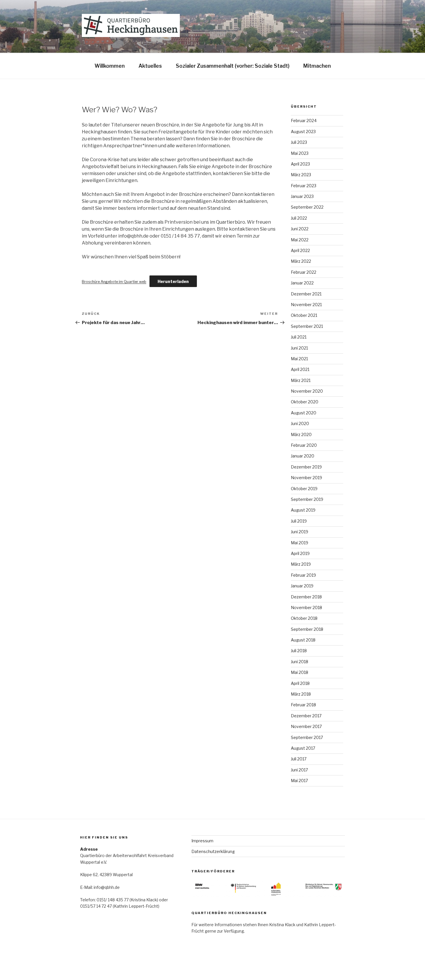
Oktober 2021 (304, 315)
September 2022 (307, 207)
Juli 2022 (299, 218)
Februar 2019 (303, 575)
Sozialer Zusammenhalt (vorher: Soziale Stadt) (232, 66)
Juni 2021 (299, 347)
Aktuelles (150, 66)
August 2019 (303, 510)
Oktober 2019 (304, 488)
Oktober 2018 (304, 618)
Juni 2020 (300, 423)
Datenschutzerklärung (213, 851)
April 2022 (300, 250)
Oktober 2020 (304, 401)
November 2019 (306, 477)
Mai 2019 (299, 542)
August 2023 (303, 131)
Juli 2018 (299, 650)
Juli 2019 (299, 521)
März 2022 (301, 261)
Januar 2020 (302, 455)
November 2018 (306, 607)
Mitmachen (317, 66)
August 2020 (303, 412)
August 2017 (303, 748)
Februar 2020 (304, 445)
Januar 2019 (302, 585)
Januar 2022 (302, 282)
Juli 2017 (298, 758)
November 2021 (306, 304)
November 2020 (307, 391)
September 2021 (307, 326)
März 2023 (301, 174)
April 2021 (300, 369)
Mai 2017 (299, 780)
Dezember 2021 (306, 293)
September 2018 (307, 629)
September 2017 (307, 737)
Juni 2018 (299, 661)
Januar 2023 (302, 196)
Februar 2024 (304, 120)
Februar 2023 (303, 185)
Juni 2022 (299, 228)
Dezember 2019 (306, 466)
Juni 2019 (299, 531)
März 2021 (301, 380)
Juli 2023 (299, 142)
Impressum (202, 840)
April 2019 (300, 553)
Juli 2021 (298, 336)
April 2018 (300, 683)
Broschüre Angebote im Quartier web (114, 282)
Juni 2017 (299, 769)
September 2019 (307, 499)
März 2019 (301, 564)
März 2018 (301, 694)
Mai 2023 (299, 153)
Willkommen (110, 66)
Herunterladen (173, 281)
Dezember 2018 (306, 596)
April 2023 (300, 163)
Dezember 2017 (306, 715)
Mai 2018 (299, 672)
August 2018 (303, 639)
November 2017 (306, 726)
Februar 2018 (303, 704)
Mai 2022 (299, 239)
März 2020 (301, 434)
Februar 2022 (303, 272)
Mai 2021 (299, 358)
